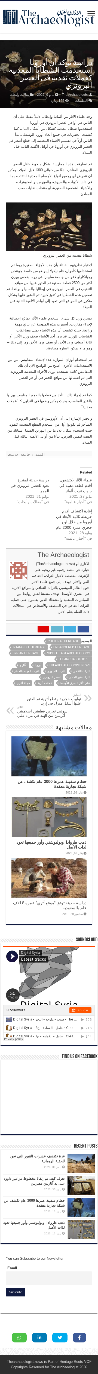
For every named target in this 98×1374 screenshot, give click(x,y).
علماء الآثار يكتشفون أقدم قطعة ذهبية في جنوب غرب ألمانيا (75, 485)
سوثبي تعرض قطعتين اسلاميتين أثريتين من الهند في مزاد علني (42, 711)
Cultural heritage (63, 641)
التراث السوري (56, 671)
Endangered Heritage (71, 647)
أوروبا (38, 665)
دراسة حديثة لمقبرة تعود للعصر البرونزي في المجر (30, 485)
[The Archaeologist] (49, 16)
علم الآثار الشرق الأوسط (75, 683)
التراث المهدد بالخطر (26, 671)
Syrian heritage (26, 653)
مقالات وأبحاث (19, 95)
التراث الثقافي (81, 671)
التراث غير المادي (79, 677)
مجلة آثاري (23, 683)
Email (12, 1268)
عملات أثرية (45, 683)
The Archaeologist (75, 95)
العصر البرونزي (52, 677)
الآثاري (23, 665)
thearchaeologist (74, 659)
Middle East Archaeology (68, 653)
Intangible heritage (29, 647)
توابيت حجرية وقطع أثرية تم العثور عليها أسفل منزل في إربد (53, 699)
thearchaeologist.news (69, 665)
